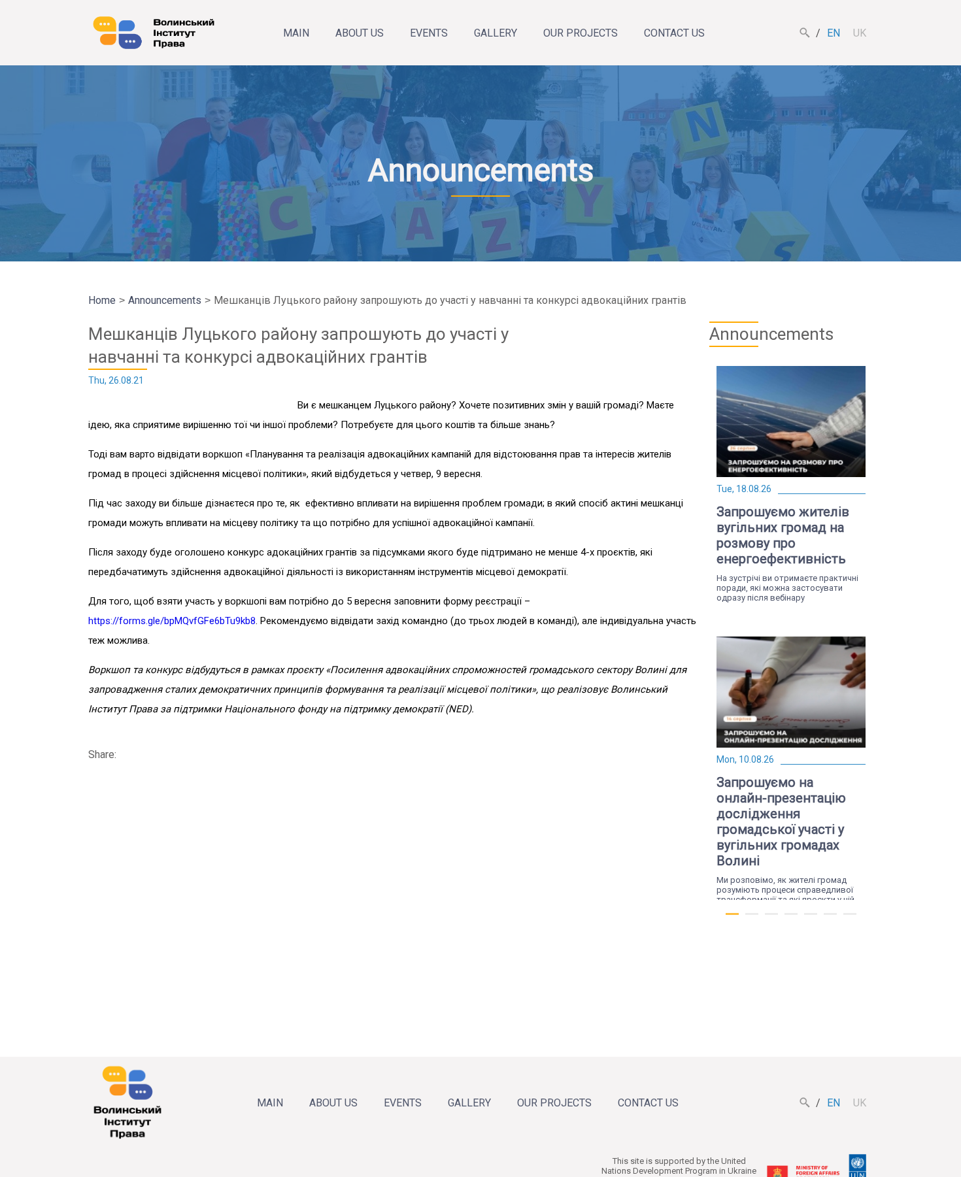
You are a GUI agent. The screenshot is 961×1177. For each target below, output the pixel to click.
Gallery (495, 33)
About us (359, 33)
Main (296, 33)
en (833, 33)
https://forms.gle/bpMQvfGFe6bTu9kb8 (172, 621)
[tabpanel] (791, 484)
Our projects (580, 33)
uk (859, 33)
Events (429, 33)
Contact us (674, 33)
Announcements (164, 300)
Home (102, 300)
